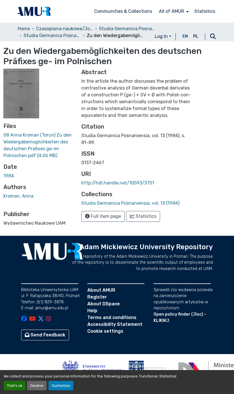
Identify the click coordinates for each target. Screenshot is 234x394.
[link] (38, 145)
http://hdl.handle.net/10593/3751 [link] (117, 183)
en (185, 36)
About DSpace (103, 303)
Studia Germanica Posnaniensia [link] (127, 28)
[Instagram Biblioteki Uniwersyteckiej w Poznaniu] (48, 319)
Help (92, 310)
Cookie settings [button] (105, 331)
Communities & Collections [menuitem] (123, 11)
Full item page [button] (105, 216)
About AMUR (101, 290)
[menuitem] (173, 11)
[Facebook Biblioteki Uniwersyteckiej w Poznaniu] (24, 319)
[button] (34, 11)
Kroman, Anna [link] (18, 196)
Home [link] (24, 28)
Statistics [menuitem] (204, 11)
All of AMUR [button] (171, 11)
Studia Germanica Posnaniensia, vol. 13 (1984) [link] (52, 35)
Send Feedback (47, 335)
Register (97, 297)
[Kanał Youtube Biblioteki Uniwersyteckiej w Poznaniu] (32, 319)
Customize (61, 385)
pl (195, 36)
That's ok (14, 385)
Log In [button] (162, 36)
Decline (36, 385)
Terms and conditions (111, 317)
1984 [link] (8, 175)
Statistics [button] (145, 216)
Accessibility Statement (114, 324)
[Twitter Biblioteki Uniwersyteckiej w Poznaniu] (41, 319)
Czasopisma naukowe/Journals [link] (64, 28)
